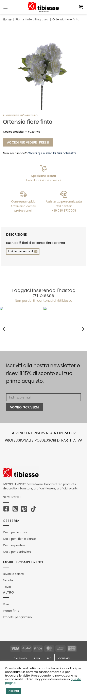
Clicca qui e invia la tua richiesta (52, 153)
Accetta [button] (13, 691)
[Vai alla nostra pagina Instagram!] (16, 509)
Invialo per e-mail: (20, 251)
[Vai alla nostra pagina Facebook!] (7, 509)
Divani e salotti (13, 574)
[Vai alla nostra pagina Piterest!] (25, 509)
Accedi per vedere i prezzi (28, 142)
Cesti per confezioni (17, 552)
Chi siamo (20, 658)
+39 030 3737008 (64, 211)
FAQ (49, 658)
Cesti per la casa (15, 532)
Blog (37, 658)
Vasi (6, 604)
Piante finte (11, 611)
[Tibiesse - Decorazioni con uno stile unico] (43, 7)
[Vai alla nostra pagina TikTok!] (34, 509)
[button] (81, 7)
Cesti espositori (14, 545)
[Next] (82, 329)
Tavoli (7, 587)
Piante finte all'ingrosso (32, 19)
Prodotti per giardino (17, 617)
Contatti (64, 658)
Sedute (8, 580)
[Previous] (4, 329)
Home (7, 19)
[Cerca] (71, 7)
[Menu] (5, 7)
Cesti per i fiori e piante (19, 539)
